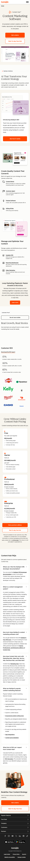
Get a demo (18, 35)
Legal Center (7, 854)
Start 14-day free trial (16, 41)
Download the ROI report (8, 352)
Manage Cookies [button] (22, 857)
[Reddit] (23, 836)
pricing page (15, 540)
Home (2, 6)
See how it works (18, 139)
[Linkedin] (19, 836)
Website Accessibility (9, 857)
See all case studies (15, 317)
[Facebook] (5, 836)
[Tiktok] (27, 836)
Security (24, 854)
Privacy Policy (16, 854)
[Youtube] (12, 836)
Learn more (16, 302)
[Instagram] (8, 836)
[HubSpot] (4, 2)
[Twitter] (16, 836)
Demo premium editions (18, 525)
